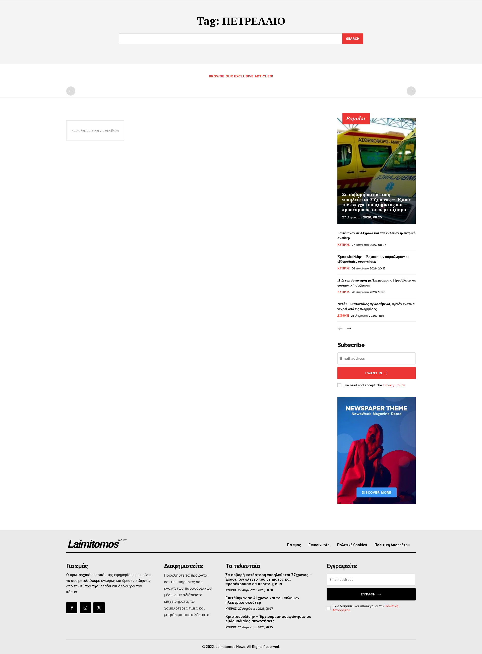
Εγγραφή (368, 594)
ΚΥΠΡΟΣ (343, 245)
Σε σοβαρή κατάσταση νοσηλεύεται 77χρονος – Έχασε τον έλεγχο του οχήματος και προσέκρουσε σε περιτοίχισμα (376, 201)
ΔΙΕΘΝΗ (343, 315)
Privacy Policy (394, 385)
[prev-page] (70, 91)
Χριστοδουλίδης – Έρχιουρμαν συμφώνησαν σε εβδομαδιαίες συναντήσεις (373, 259)
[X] (98, 607)
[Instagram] (85, 607)
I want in (373, 373)
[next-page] (348, 328)
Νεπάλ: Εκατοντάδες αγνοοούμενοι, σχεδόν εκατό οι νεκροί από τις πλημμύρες (376, 306)
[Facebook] (71, 607)
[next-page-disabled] (411, 91)
